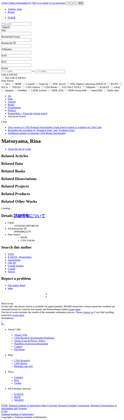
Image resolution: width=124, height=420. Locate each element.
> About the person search (34, 113)
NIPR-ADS (57, 90)
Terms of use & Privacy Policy (29, 340)
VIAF (11, 254)
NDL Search (59, 84)
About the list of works (19, 149)
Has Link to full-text (15, 77)
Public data (113, 90)
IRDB (18, 84)
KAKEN (104, 87)
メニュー (71, 3)
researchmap (14, 260)
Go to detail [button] (42, 3)
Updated (18, 377)
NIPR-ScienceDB (77, 90)
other (10, 288)
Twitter (17, 383)
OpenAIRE (96, 90)
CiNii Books (51, 87)
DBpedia (90, 87)
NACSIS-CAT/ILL (71, 87)
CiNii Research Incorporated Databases (34, 337)
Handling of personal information (31, 343)
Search (6, 27)
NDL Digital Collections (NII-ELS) (88, 84)
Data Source (7, 80)
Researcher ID (8, 43)
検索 (81, 3)
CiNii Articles (33, 87)
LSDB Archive (39, 90)
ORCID (12, 262)
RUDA (114, 84)
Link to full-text (9, 74)
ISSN (4, 55)
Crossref (30, 84)
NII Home (19, 349)
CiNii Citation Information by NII (18, 3)
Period (4, 68)
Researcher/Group (10, 36)
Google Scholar (16, 265)
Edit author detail (16, 285)
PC (3, 324)
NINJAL (17, 87)
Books (11, 12)
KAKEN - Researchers (19, 257)
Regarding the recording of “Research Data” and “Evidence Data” (41, 130)
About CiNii (20, 335)
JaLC (8, 84)
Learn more (74, 309)
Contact (18, 346)
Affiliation (6, 49)
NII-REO (19, 400)
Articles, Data (15, 9)
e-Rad (116, 87)
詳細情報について (29, 216)
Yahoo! (11, 271)
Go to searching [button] (57, 3)
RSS (16, 380)
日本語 (12, 17)
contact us (88, 312)
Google (11, 268)
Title (3, 30)
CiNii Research (22, 360)
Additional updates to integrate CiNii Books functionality (37, 133)
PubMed (22, 90)
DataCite (43, 84)
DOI (3, 62)
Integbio (9, 90)
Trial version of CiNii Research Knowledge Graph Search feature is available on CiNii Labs (55, 127)
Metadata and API (23, 366)
